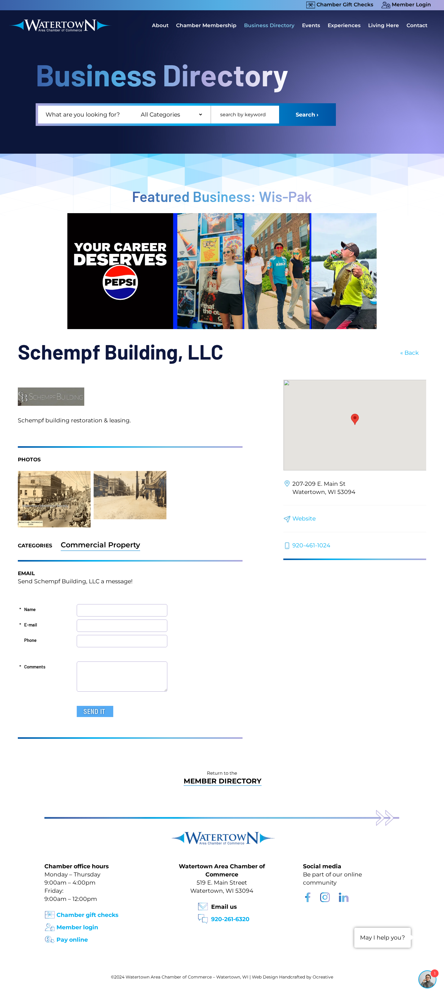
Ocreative (323, 977)
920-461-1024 (311, 545)
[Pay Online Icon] (50, 937)
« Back (409, 352)
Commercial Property (100, 544)
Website (304, 518)
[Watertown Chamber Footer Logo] (222, 834)
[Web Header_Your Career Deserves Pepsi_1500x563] (222, 216)
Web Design (265, 977)
